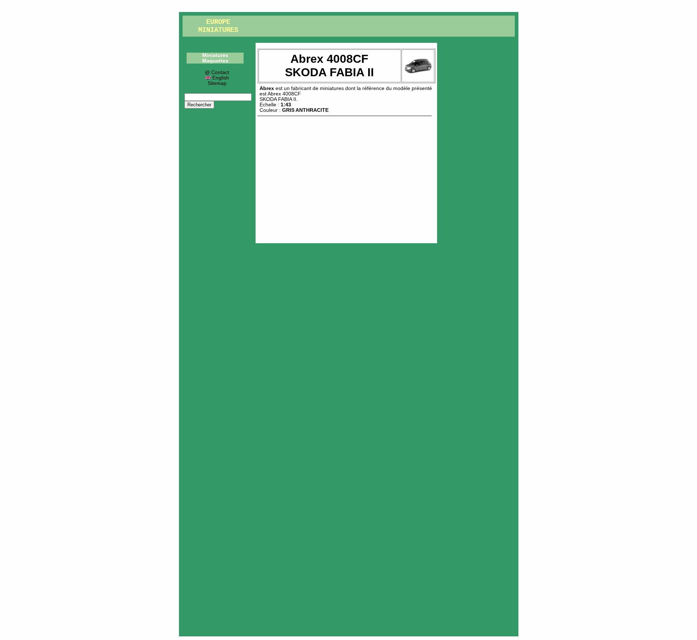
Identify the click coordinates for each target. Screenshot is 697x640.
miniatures (332, 88)
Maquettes (215, 61)
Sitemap (217, 83)
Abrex (267, 88)
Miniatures (215, 55)
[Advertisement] (346, 178)
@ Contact (217, 72)
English (220, 78)
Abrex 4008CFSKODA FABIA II (280, 96)
